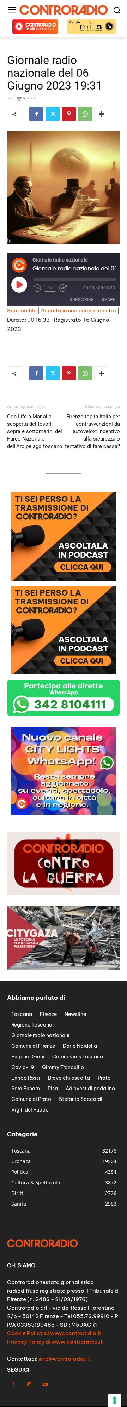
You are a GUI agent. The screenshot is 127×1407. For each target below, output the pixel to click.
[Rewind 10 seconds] (37, 288)
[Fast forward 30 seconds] (63, 288)
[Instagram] (29, 1384)
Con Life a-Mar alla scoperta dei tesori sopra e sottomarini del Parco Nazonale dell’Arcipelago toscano (34, 431)
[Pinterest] (69, 114)
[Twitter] (53, 114)
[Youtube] (45, 1384)
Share (108, 300)
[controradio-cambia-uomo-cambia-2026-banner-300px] (63, 813)
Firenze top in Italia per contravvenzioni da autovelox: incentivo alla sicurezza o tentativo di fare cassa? (92, 431)
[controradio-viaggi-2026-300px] (63, 672)
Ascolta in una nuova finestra (78, 310)
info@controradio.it (64, 1358)
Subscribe (81, 300)
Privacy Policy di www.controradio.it (55, 1341)
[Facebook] (36, 114)
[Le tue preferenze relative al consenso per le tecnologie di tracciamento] (114, 1400)
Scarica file (22, 310)
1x (50, 288)
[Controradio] (63, 10)
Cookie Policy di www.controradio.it (54, 1333)
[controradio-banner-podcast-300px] (63, 578)
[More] (101, 114)
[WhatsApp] (85, 114)
